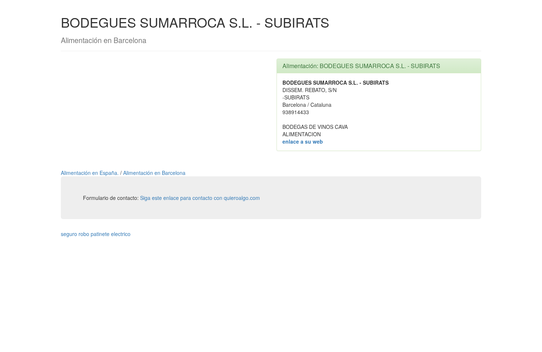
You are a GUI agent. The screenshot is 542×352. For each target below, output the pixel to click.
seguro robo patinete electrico (96, 233)
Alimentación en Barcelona (154, 172)
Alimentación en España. (90, 172)
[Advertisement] (163, 110)
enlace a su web (302, 141)
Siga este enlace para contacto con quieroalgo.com (200, 197)
